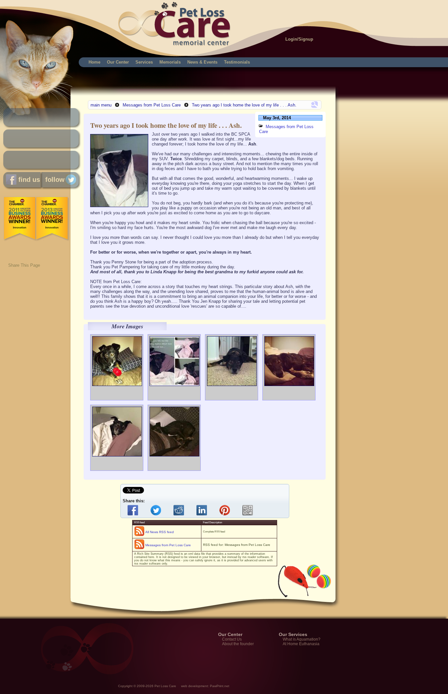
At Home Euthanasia (301, 644)
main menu (101, 105)
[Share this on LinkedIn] (203, 510)
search (314, 104)
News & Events (202, 62)
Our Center (118, 62)
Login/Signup (299, 39)
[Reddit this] (180, 510)
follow (53, 179)
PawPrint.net (219, 686)
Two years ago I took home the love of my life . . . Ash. (244, 105)
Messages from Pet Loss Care (152, 105)
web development (194, 686)
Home (94, 62)
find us (28, 179)
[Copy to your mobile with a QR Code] (249, 510)
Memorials (170, 62)
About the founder (238, 644)
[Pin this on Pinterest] (226, 510)
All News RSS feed (159, 532)
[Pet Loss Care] (83, 16)
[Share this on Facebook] (134, 510)
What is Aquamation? (301, 639)
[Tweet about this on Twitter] (157, 510)
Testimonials (237, 62)
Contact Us (232, 639)
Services (144, 62)
